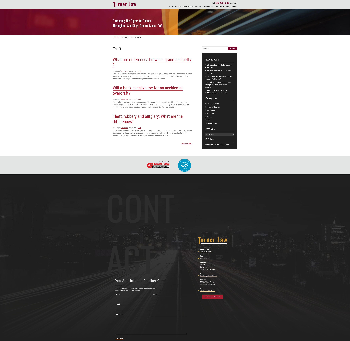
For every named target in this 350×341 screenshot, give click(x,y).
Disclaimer (119, 338)
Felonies (208, 117)
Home (171, 6)
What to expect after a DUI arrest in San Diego (218, 72)
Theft (139, 71)
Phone (154, 294)
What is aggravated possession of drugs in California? (218, 77)
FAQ (200, 6)
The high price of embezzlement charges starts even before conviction (218, 84)
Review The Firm (212, 297)
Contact (234, 6)
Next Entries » (186, 143)
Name (118, 294)
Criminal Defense (212, 104)
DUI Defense (210, 113)
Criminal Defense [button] (189, 6)
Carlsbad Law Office (207, 291)
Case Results (208, 6)
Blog (228, 6)
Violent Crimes (211, 123)
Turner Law (124, 71)
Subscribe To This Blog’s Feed (217, 144)
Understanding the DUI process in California (218, 66)
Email (118, 304)
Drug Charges (210, 110)
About (177, 6)
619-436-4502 (222, 2)
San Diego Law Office (208, 276)
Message (119, 314)
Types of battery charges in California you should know (216, 91)
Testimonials (219, 6)
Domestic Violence (212, 107)
